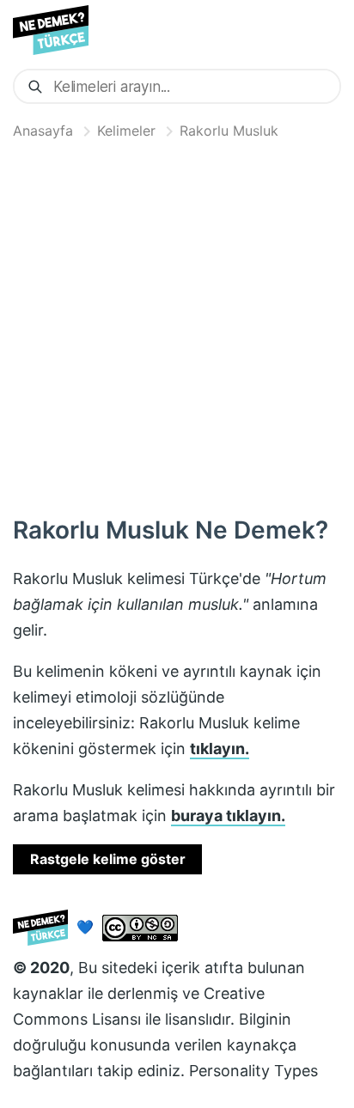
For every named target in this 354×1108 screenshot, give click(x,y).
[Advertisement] (177, 324)
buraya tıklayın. (228, 816)
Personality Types (253, 1071)
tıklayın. (219, 749)
